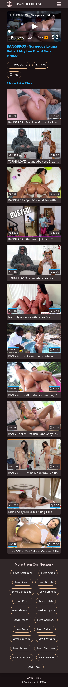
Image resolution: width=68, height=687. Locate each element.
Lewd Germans (46, 620)
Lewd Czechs (22, 601)
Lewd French (21, 620)
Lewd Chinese (48, 591)
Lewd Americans (22, 572)
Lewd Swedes (47, 657)
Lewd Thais (34, 667)
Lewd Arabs (48, 572)
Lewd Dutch (46, 601)
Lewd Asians (22, 582)
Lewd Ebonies (20, 610)
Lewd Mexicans (46, 648)
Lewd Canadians (21, 591)
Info (15, 74)
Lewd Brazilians (27, 4)
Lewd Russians (22, 657)
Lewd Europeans (46, 610)
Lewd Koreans (47, 638)
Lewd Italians (45, 629)
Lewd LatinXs (20, 648)
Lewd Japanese (21, 638)
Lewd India (22, 629)
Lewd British (45, 582)
